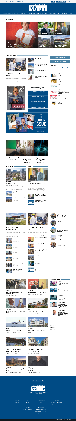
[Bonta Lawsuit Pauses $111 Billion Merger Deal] (38, 341)
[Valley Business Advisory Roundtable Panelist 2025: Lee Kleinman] (53, 304)
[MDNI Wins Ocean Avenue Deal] (9, 193)
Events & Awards (55, 71)
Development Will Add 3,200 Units (19, 198)
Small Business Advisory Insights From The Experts (63, 298)
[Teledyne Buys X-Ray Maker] (31, 239)
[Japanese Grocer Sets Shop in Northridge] (53, 216)
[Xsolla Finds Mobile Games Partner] (38, 361)
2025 (59, 95)
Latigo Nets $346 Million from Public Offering (15, 228)
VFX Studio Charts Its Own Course (41, 59)
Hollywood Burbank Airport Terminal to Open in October (41, 65)
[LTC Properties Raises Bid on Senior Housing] (62, 28)
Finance (56, 30)
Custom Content (55, 279)
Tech (29, 211)
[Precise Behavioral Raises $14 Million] (9, 240)
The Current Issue (11, 55)
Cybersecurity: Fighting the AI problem (40, 159)
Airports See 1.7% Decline (13, 330)
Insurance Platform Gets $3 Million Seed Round (41, 250)
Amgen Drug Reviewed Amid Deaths (19, 245)
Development (59, 235)
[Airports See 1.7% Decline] (16, 322)
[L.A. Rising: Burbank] (13, 148)
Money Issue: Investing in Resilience (27, 159)
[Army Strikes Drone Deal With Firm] (31, 257)
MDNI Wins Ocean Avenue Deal (18, 192)
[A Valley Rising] (46, 41)
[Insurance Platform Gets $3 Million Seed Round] (31, 251)
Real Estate (41, 45)
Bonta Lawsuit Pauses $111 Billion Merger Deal (36, 350)
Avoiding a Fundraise (39, 262)
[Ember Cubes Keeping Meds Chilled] (9, 265)
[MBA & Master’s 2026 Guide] (53, 283)
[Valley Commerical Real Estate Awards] (53, 75)
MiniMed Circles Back (17, 269)
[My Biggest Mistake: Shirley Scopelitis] (31, 77)
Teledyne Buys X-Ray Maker (41, 237)
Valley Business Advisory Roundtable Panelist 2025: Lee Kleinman (63, 306)
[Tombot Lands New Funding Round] (31, 245)
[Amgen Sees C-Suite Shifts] (9, 259)
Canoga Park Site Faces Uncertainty (62, 231)
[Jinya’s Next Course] (22, 35)
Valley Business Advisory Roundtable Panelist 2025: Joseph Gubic (63, 314)
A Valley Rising (10, 183)
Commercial (59, 214)
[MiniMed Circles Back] (9, 271)
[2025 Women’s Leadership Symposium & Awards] (53, 97)
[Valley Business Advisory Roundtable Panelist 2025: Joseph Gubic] (53, 312)
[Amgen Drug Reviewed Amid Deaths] (9, 246)
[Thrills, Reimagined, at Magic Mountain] (46, 28)
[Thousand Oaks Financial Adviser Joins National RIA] (31, 196)
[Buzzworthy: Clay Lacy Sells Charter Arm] (16, 284)
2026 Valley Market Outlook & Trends (62, 86)
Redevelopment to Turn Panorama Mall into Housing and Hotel (62, 238)
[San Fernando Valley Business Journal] (38, 7)
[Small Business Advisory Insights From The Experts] (53, 297)
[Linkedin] (62, 67)
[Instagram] (57, 67)
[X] (67, 67)
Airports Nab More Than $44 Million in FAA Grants (15, 350)
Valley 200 (60, 81)
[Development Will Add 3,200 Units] (9, 199)
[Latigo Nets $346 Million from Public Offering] (62, 41)
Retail (9, 42)
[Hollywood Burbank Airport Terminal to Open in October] (31, 65)
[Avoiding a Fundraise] (31, 263)
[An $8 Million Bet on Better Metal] (16, 64)
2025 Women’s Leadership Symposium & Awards (63, 98)
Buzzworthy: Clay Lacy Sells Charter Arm (14, 292)
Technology (8, 72)
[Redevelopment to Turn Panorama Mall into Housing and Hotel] (53, 237)
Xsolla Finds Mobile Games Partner (36, 369)
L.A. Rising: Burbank (13, 158)
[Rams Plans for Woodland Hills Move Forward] (53, 223)
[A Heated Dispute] (53, 245)
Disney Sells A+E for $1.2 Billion (37, 311)
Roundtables (61, 281)
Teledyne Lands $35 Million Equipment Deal (40, 268)
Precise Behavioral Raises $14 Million (19, 239)
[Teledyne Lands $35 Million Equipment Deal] (31, 270)
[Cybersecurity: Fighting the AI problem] (41, 148)
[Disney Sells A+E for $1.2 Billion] (38, 303)
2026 (59, 73)
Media (40, 30)
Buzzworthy (9, 290)
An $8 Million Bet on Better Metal (14, 74)
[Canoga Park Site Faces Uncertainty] (53, 230)
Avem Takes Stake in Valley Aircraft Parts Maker (40, 201)
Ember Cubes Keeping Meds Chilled (19, 264)
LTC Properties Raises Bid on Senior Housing (36, 184)
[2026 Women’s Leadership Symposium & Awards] (53, 92)
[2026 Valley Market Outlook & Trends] (53, 86)
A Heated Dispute (61, 245)
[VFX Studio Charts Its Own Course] (31, 60)
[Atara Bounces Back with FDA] (9, 253)
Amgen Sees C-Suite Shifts (19, 257)
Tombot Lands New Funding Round (41, 244)
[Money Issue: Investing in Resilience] (27, 148)
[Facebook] (51, 67)
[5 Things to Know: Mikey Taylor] (31, 71)
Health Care (9, 211)
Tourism (8, 328)
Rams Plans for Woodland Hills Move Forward (63, 223)
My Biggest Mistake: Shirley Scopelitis (41, 77)
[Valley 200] (53, 81)
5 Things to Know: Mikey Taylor (40, 71)
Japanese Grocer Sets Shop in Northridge (62, 216)
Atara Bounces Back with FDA (19, 251)
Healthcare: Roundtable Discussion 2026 (63, 291)
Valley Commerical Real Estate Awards (63, 75)
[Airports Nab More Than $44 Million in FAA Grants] (16, 341)
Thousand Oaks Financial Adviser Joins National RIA (40, 195)
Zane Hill (8, 295)
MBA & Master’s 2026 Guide (63, 284)
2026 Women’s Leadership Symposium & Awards (63, 92)
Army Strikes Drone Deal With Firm (41, 256)
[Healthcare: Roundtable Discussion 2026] (53, 290)
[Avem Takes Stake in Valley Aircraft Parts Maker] (31, 202)
